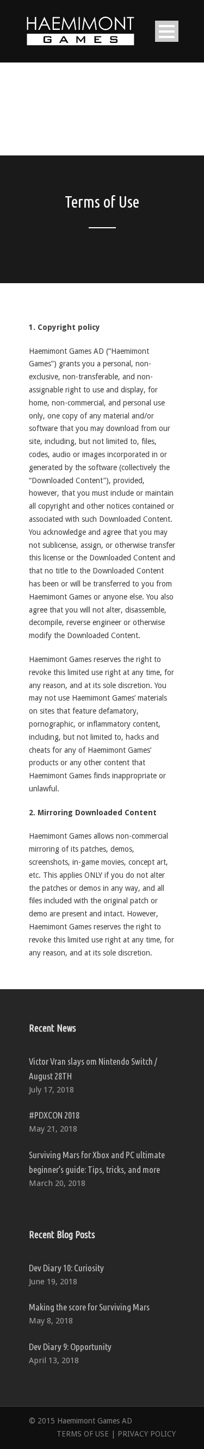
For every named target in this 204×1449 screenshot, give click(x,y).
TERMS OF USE (83, 1433)
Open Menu (166, 31)
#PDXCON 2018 (54, 1115)
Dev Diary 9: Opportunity (70, 1346)
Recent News (52, 1027)
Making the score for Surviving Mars (89, 1307)
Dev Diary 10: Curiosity (66, 1268)
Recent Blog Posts (62, 1234)
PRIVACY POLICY (147, 1433)
